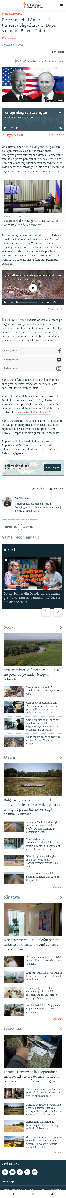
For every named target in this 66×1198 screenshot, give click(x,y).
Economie (12, 1029)
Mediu (9, 758)
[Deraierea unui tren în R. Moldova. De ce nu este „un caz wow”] (14, 691)
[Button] (57, 52)
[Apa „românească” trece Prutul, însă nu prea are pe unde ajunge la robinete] (33, 649)
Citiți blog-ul (52, 468)
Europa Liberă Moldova (20, 117)
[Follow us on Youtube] (12, 1172)
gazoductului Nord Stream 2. (33, 412)
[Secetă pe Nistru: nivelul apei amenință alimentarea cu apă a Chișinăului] (14, 878)
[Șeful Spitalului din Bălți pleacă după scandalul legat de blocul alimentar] (14, 1010)
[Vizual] (14, 1194)
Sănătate (12, 897)
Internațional (12, 14)
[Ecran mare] (61, 302)
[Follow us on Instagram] (20, 1172)
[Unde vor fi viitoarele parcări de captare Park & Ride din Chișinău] (14, 741)
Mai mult (57, 887)
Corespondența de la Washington (26, 113)
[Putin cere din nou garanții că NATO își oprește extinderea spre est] (33, 196)
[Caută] (52, 1194)
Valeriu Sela (8, 38)
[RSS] (27, 1172)
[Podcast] (33, 1194)
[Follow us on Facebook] (5, 1172)
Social (9, 627)
